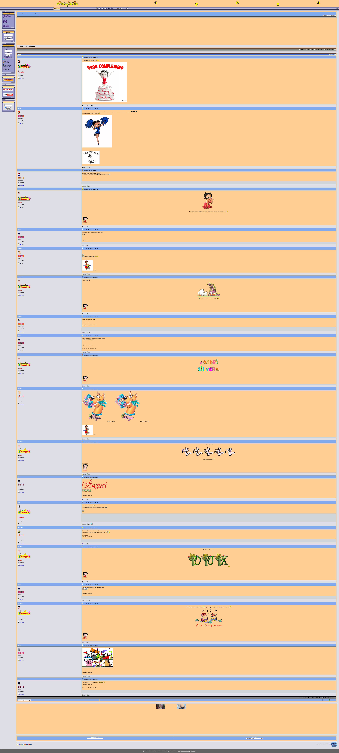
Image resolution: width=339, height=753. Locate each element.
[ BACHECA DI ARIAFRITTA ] (29, 13)
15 (327, 49)
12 (321, 49)
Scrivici (5, 20)
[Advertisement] (70, 30)
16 (329, 49)
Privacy (5, 19)
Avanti (332, 49)
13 (323, 49)
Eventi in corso (6, 17)
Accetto (193, 751)
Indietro (302, 49)
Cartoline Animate (7, 16)
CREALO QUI (8, 57)
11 (319, 49)
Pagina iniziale (6, 15)
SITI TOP (5, 21)
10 (318, 49)
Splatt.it (328, 743)
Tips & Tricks (6, 22)
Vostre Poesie (6, 25)
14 (325, 49)
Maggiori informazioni (183, 751)
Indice (19, 13)
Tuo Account (6, 23)
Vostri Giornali (6, 26)
